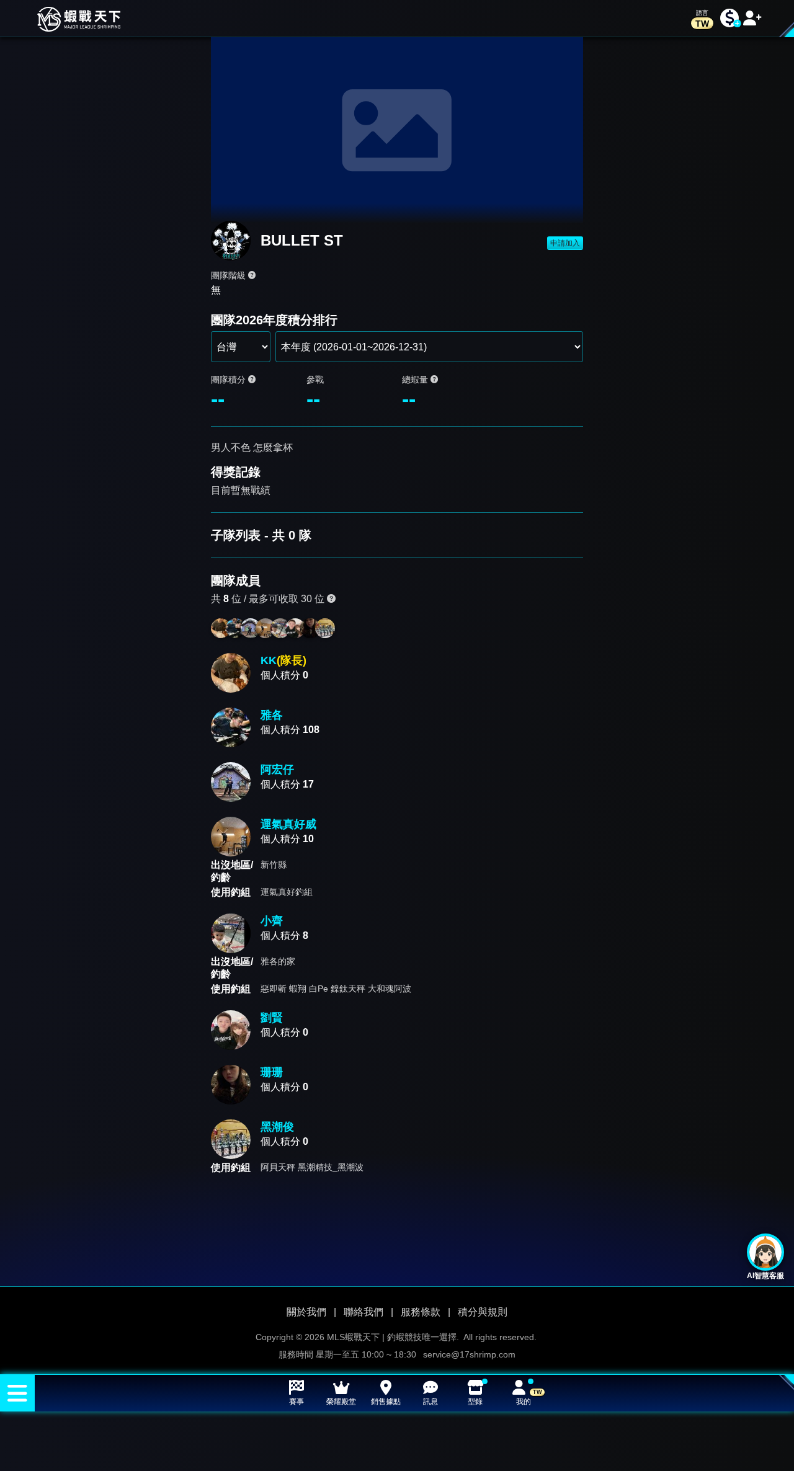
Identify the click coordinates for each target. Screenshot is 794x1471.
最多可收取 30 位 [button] (288, 598)
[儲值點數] (729, 18)
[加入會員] (752, 18)
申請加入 (565, 243)
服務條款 (420, 1311)
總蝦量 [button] (416, 379)
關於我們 (306, 1311)
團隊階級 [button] (229, 275)
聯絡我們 (363, 1311)
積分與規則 (482, 1311)
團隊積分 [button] (229, 379)
